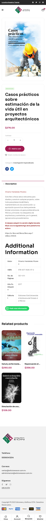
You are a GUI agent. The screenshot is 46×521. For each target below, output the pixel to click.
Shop (6, 519)
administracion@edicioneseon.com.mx (17, 473)
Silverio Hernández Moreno (15, 192)
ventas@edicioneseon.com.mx (14, 471)
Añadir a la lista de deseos (17, 155)
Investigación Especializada (23, 163)
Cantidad (8, 135)
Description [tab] (11, 184)
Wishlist (40, 519)
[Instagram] (39, 2)
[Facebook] (33, 2)
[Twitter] (36, 2)
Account (17, 519)
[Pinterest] (43, 2)
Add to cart (16, 149)
